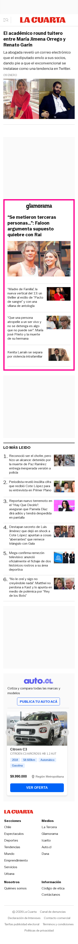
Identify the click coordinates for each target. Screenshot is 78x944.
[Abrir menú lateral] (7, 20)
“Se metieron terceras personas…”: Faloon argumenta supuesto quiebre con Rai (31, 226)
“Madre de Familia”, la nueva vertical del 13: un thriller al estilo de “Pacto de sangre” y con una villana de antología (25, 297)
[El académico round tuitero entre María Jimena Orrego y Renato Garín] (39, 99)
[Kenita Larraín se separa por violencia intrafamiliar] (59, 355)
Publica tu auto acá (38, 701)
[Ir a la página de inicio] (43, 20)
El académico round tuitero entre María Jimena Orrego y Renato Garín (34, 39)
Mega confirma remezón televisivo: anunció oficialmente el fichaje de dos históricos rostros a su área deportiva (30, 561)
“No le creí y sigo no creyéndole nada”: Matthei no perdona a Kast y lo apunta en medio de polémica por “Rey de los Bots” (30, 587)
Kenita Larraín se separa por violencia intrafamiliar (24, 354)
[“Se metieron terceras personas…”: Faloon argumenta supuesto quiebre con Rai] (39, 259)
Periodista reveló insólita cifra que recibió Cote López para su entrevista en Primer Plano (30, 486)
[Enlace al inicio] (39, 207)
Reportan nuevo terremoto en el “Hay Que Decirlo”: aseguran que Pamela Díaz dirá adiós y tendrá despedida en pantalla (30, 509)
